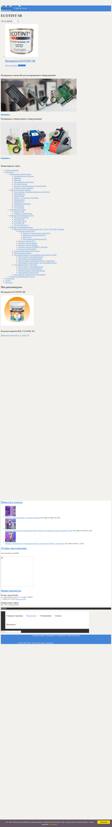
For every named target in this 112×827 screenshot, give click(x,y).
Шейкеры (17, 178)
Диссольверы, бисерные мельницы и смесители (32, 192)
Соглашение (53, 824)
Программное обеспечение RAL (35, 239)
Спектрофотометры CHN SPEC (26, 265)
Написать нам (6, 10)
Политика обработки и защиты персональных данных (74, 643)
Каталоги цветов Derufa (27, 249)
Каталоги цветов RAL (26, 231)
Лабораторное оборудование (20, 190)
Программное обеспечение (24, 182)
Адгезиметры (19, 208)
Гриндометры (19, 206)
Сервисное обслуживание (23, 188)
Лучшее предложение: (14, 548)
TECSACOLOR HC (21, 217)
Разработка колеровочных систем (22, 276)
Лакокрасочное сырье (18, 210)
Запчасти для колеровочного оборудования (30, 186)
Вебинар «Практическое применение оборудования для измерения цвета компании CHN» (39, 531)
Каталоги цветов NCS (26, 241)
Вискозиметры (19, 194)
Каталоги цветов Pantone (27, 243)
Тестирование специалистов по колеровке (30, 275)
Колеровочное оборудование (20, 174)
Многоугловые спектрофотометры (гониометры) (36, 261)
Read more (22, 65)
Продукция (9, 172)
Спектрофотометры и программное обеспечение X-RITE (35, 255)
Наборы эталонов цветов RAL (34, 235)
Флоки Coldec (19, 212)
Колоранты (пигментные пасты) (22, 215)
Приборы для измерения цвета (21, 227)
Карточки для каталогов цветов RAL (36, 233)
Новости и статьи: (12, 502)
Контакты (9, 282)
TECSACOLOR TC (21, 225)
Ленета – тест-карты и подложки (26, 198)
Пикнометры (19, 202)
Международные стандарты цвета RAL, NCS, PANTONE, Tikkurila (39, 229)
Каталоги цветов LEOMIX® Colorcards (33, 247)
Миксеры (17, 180)
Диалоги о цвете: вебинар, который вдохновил (22, 518)
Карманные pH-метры (22, 204)
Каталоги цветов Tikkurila (28, 245)
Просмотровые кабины (22, 253)
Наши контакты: (11, 590)
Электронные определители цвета (27, 251)
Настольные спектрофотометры (30, 259)
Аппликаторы (19, 196)
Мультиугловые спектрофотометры (31, 271)
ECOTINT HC (19, 219)
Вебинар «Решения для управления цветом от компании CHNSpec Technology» (35, 543)
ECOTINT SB (19, 223)
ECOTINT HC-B (20, 221)
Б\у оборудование (20, 184)
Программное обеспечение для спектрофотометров (37, 263)
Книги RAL (27, 237)
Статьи (7, 280)
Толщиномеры (19, 200)
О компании (9, 278)
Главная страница (11, 170)
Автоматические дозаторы (24, 176)
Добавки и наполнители (23, 213)
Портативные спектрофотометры (30, 257)
